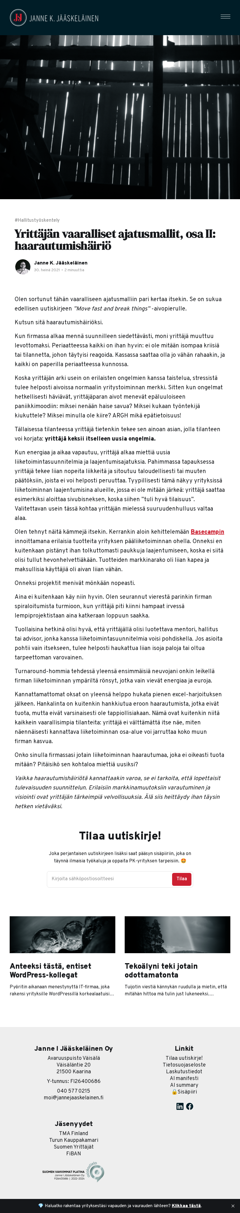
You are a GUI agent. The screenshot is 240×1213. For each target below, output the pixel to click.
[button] (225, 16)
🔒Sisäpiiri (184, 1092)
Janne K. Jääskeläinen (61, 263)
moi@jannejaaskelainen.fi (74, 1098)
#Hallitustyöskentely (37, 221)
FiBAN (73, 1154)
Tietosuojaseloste (184, 1065)
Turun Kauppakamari (73, 1140)
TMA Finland (73, 1133)
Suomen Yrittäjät (74, 1147)
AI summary (184, 1085)
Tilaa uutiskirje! (184, 1058)
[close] (233, 1206)
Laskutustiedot (184, 1072)
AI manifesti (184, 1078)
